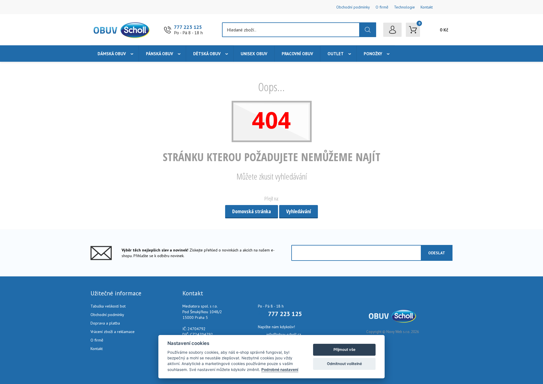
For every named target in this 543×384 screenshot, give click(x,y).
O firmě (382, 7)
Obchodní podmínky (353, 7)
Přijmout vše (344, 349)
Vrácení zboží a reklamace (112, 331)
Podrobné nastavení (279, 369)
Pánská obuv (159, 53)
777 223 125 (188, 27)
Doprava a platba (105, 323)
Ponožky (373, 53)
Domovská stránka (251, 211)
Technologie (404, 7)
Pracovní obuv (297, 53)
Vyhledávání (298, 211)
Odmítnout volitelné (344, 363)
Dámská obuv (112, 53)
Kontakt (427, 7)
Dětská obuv (207, 53)
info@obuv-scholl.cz (283, 334)
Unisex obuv (254, 53)
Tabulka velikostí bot (108, 306)
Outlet (335, 53)
